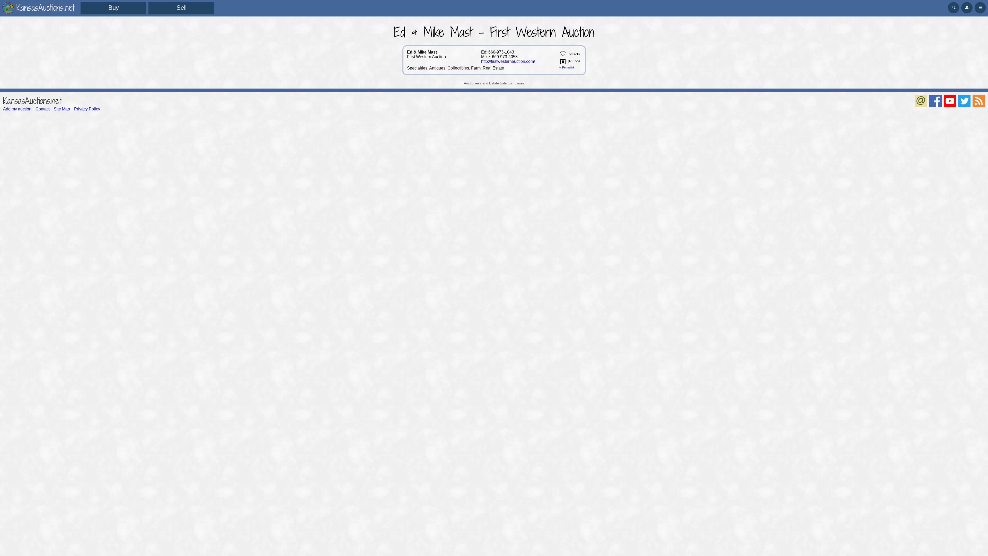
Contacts (573, 54)
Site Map (62, 109)
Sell (182, 7)
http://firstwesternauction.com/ (508, 61)
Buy (113, 7)
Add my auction (17, 109)
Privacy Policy (87, 109)
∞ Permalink (567, 67)
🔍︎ (954, 7)
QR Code (573, 61)
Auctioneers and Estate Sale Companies (494, 83)
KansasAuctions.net (32, 101)
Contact (43, 109)
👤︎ (967, 7)
